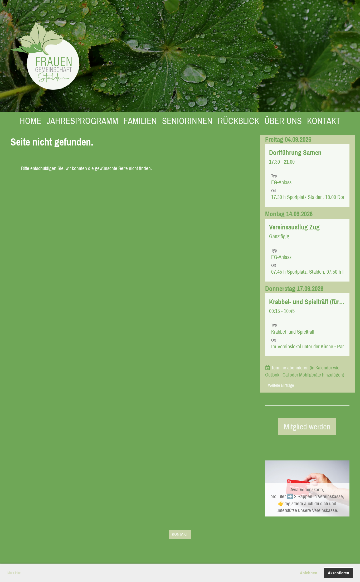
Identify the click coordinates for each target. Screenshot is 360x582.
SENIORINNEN (187, 121)
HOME (30, 121)
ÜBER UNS (283, 121)
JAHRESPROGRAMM (82, 121)
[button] (307, 175)
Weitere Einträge (281, 385)
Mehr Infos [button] (14, 572)
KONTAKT (323, 121)
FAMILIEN (140, 121)
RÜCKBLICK (238, 121)
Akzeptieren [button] (338, 573)
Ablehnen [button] (308, 573)
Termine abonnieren (290, 367)
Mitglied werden (307, 426)
